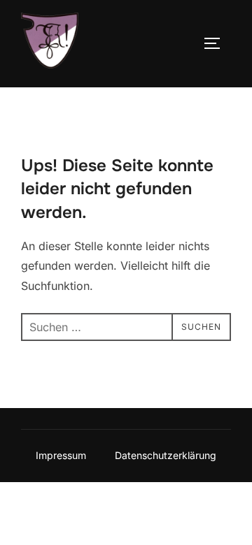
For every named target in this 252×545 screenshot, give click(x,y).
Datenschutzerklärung (165, 455)
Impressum (61, 455)
